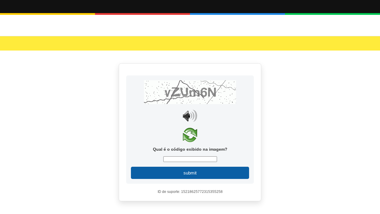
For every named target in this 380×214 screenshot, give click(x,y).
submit (190, 172)
